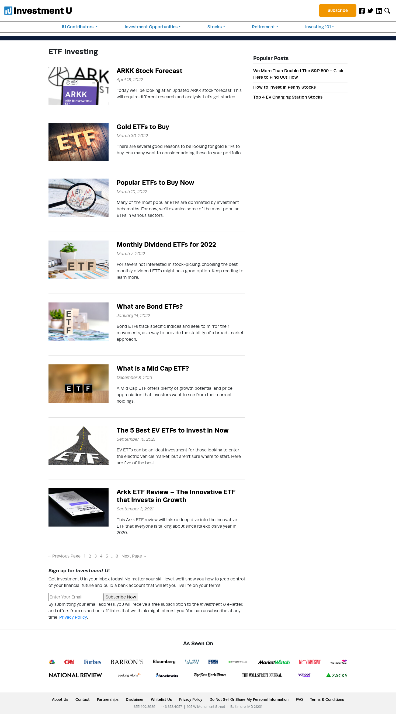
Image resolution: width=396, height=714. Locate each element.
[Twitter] (370, 10)
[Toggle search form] (387, 10)
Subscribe (338, 10)
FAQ (299, 699)
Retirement (263, 26)
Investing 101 (318, 26)
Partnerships (108, 699)
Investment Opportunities (151, 26)
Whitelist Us (161, 699)
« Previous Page (64, 556)
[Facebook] (362, 10)
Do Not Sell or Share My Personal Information (249, 699)
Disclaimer (135, 699)
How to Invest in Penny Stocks (284, 87)
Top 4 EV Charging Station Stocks (287, 97)
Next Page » (133, 556)
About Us (60, 699)
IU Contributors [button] (78, 26)
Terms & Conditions (327, 699)
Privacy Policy (73, 617)
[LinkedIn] (379, 10)
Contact (82, 699)
